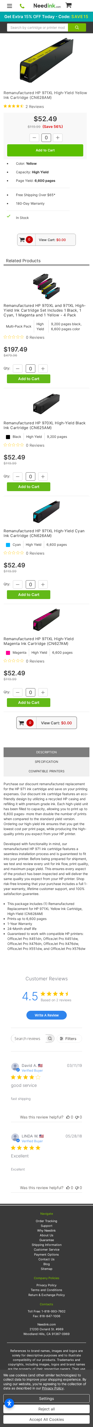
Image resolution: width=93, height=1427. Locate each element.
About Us (46, 1235)
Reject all (46, 1409)
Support (46, 1226)
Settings (46, 1398)
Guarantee (46, 1240)
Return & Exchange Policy (46, 1295)
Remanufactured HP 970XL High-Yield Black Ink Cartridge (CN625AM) (45, 425)
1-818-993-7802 (53, 1311)
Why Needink (46, 1230)
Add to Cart (28, 378)
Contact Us (46, 1259)
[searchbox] (28, 1038)
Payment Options (46, 1254)
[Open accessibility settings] (9, 1403)
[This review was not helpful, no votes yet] (76, 1117)
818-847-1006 (50, 1316)
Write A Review (47, 1015)
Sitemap (46, 1269)
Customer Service (46, 1249)
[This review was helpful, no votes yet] (68, 1117)
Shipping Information (47, 1245)
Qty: (7, 368)
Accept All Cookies (46, 1419)
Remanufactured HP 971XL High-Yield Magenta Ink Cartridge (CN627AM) (39, 641)
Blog (46, 1264)
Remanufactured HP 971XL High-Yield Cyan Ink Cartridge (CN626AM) (44, 533)
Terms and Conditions (46, 1290)
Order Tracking (46, 1221)
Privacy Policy (46, 1285)
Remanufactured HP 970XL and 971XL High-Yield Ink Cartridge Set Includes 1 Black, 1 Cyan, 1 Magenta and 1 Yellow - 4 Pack (45, 310)
